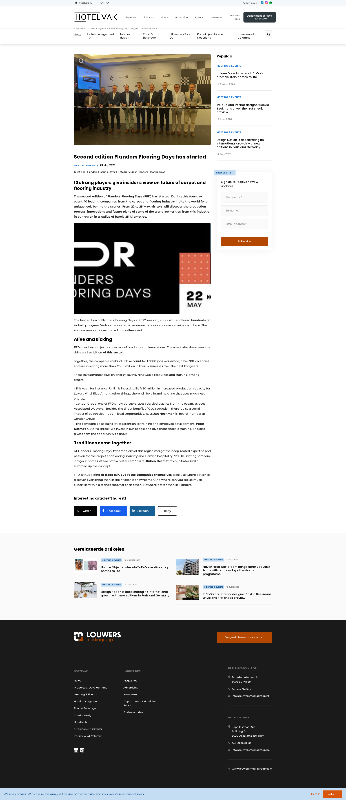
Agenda (199, 17)
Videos (164, 17)
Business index (235, 17)
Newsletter (217, 17)
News (77, 34)
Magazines (130, 17)
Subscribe (244, 241)
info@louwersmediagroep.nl (250, 696)
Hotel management (100, 34)
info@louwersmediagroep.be (251, 750)
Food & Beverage (149, 35)
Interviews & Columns (246, 35)
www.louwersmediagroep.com (252, 768)
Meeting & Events (86, 165)
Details (315, 794)
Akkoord (332, 794)
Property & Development (90, 687)
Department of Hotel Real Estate (259, 17)
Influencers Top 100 (179, 35)
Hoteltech (80, 722)
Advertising (181, 17)
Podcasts (148, 17)
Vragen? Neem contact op (242, 637)
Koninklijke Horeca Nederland (210, 35)
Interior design (125, 35)
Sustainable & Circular (88, 729)
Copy (167, 511)
